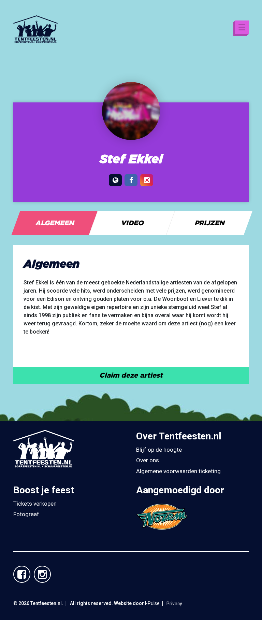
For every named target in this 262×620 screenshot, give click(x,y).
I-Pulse (152, 603)
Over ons (147, 460)
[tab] (55, 223)
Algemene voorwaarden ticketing (178, 471)
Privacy (174, 603)
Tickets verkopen (35, 503)
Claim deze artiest (131, 375)
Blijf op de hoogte (159, 449)
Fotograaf (26, 514)
